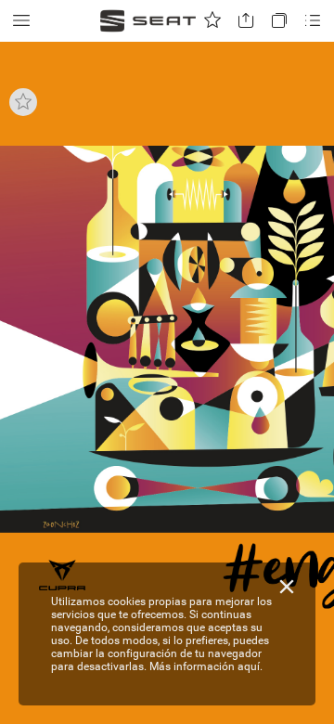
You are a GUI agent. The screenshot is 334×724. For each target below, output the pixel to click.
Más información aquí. (206, 666)
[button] (21, 21)
